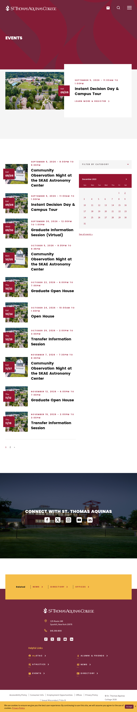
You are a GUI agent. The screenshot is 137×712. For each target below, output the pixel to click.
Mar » (126, 179)
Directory (57, 586)
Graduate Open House (52, 290)
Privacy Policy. (18, 708)
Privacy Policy (91, 695)
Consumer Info (37, 695)
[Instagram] (68, 520)
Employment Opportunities (60, 695)
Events (36, 673)
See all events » (86, 234)
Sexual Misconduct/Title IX (54, 700)
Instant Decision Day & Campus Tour (97, 91)
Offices (80, 586)
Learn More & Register (90, 101)
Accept (129, 706)
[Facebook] (47, 520)
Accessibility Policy (18, 695)
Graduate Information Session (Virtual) (52, 232)
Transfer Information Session (51, 342)
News (36, 586)
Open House (42, 316)
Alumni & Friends (92, 655)
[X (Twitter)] (57, 520)
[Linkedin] (90, 520)
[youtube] (79, 520)
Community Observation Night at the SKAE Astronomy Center (51, 178)
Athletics (39, 664)
